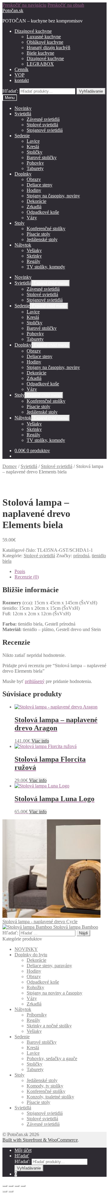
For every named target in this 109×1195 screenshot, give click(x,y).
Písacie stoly (38, 234)
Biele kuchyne (40, 53)
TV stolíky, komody (46, 266)
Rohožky (35, 987)
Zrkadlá (34, 206)
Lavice (33, 141)
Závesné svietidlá (43, 119)
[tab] (61, 571)
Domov (9, 466)
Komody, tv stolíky (45, 1085)
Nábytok (23, 245)
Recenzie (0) (27, 576)
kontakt (22, 80)
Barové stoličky (42, 157)
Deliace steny (39, 184)
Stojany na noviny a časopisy (54, 992)
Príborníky (37, 1014)
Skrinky (34, 255)
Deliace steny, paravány (49, 965)
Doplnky (23, 173)
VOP (20, 74)
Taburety (35, 168)
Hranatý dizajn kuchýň (48, 47)
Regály (33, 261)
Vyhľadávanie (91, 91)
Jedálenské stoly (42, 239)
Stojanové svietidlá (45, 130)
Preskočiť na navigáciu (24, 5)
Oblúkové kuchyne (45, 42)
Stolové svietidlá (42, 124)
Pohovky (35, 163)
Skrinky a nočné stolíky (49, 1025)
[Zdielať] (10, 1186)
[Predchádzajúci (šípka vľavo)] (4, 1191)
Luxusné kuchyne (44, 36)
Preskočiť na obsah (66, 5)
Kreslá (33, 146)
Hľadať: (10, 91)
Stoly (20, 223)
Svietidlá (23, 113)
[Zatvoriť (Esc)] (4, 1186)
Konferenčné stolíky (46, 228)
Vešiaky (34, 250)
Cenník (21, 69)
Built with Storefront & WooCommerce (40, 1139)
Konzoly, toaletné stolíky (50, 1096)
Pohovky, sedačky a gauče (52, 1058)
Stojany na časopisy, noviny (53, 195)
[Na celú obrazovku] (17, 1186)
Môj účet (23, 1150)
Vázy (32, 217)
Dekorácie (36, 201)
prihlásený (35, 681)
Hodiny (34, 190)
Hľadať (22, 1155)
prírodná (81, 555)
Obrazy (34, 179)
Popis (20, 571)
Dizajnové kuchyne (33, 31)
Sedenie (22, 135)
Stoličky (34, 152)
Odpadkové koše (43, 212)
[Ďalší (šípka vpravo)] (10, 1191)
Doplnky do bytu (31, 954)
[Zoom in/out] (23, 1186)
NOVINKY (26, 949)
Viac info (40, 740)
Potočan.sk (12, 10)
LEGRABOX (40, 64)
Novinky (23, 108)
